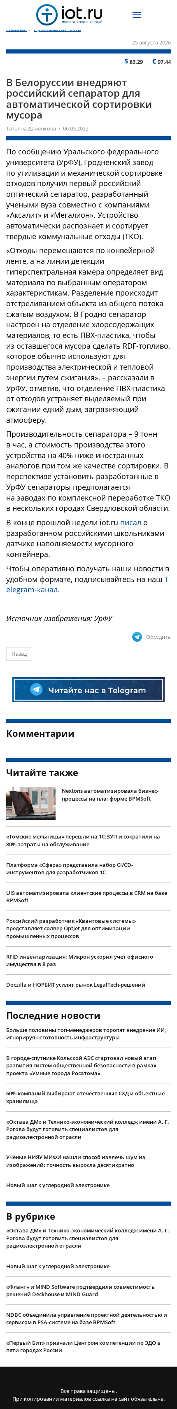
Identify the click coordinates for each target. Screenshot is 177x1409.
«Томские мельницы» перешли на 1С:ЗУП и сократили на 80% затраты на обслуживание (83, 840)
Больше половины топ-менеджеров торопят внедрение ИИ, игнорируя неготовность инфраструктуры (86, 1033)
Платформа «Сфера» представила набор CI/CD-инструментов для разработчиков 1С (69, 868)
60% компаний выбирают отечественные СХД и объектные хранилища (85, 1097)
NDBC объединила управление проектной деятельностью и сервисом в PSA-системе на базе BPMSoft (86, 1318)
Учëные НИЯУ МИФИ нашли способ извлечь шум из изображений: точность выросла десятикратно (75, 1161)
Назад (19, 653)
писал (130, 522)
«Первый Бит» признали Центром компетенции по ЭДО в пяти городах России (83, 1346)
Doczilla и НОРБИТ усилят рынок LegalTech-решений (75, 984)
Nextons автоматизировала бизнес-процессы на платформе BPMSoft (110, 794)
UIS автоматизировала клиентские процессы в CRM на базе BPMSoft (86, 896)
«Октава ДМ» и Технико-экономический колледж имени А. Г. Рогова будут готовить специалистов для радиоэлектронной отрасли (87, 1129)
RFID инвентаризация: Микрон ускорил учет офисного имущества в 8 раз (79, 960)
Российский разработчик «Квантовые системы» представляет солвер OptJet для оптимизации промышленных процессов (71, 928)
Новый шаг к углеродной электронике (57, 1185)
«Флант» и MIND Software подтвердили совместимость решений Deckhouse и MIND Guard (80, 1290)
